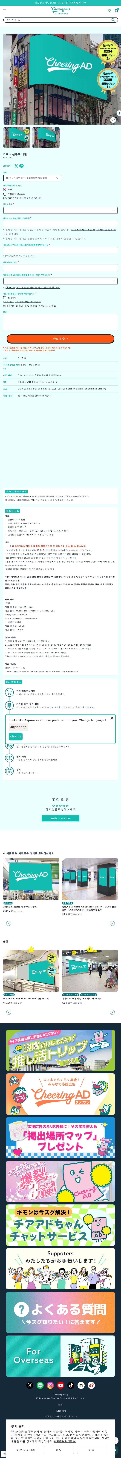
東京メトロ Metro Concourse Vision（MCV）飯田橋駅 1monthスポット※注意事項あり (89, 908)
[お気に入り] (109, 10)
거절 (92, 1450)
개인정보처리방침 (65, 1441)
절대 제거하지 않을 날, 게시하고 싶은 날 (93, 229)
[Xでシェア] (15, 166)
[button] (113, 120)
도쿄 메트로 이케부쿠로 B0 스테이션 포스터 (26, 998)
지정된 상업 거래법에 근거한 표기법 (60, 1416)
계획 (5, 172)
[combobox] (60, 20)
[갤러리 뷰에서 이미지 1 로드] (16, 137)
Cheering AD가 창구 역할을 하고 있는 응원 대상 (33, 287)
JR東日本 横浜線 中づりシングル (20, 907)
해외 (60, 1405)
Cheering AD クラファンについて (22, 197)
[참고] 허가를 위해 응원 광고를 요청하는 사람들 (29, 306)
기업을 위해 (60, 1411)
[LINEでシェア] (20, 166)
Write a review (60, 818)
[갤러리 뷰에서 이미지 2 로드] (46, 137)
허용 (59, 1450)
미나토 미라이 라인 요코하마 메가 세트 (82, 998)
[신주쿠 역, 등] (113, 19)
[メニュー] (4, 10)
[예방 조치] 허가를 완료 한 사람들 (22, 301)
